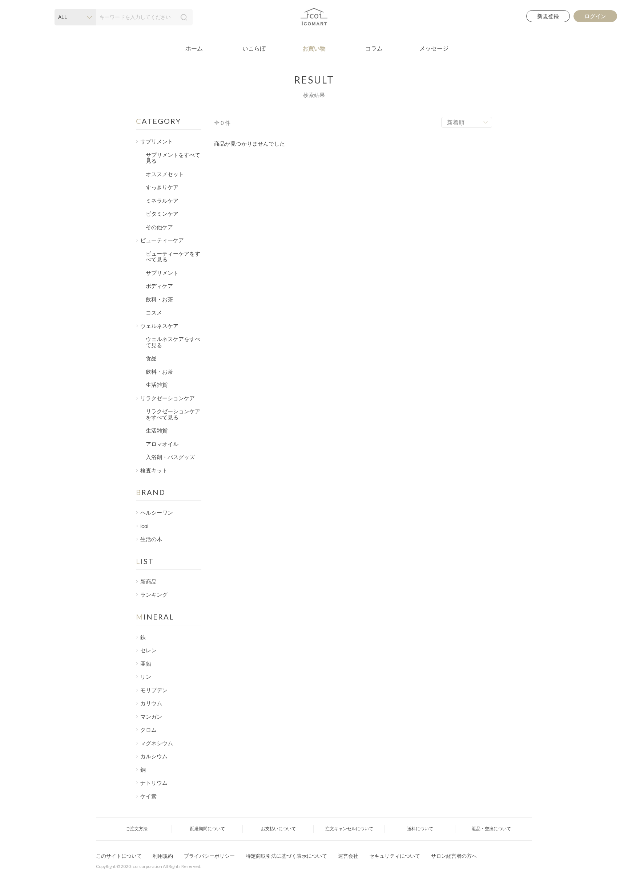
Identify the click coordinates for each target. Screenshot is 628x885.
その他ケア (159, 227)
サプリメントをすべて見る (173, 158)
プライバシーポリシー (209, 856)
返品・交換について (491, 828)
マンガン (151, 717)
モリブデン (154, 690)
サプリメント (162, 273)
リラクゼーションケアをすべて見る (173, 415)
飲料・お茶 (159, 300)
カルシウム (154, 756)
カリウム (151, 703)
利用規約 (163, 856)
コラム (374, 48)
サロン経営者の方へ (454, 856)
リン (145, 677)
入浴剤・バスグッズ (170, 457)
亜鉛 (145, 664)
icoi (144, 526)
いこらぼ (254, 48)
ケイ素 (148, 796)
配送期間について (207, 828)
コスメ (154, 313)
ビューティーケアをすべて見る (173, 257)
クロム (148, 730)
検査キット (154, 471)
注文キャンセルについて (349, 828)
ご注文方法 (137, 828)
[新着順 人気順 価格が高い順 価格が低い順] (466, 122)
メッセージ (433, 48)
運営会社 (348, 856)
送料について (420, 828)
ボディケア (159, 286)
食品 (151, 358)
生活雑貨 (157, 385)
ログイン (595, 16)
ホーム (194, 48)
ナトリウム (154, 783)
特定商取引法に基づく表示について (286, 856)
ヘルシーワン (156, 513)
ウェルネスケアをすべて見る (173, 342)
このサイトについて (119, 856)
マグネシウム (156, 743)
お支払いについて (278, 828)
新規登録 (548, 16)
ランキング (154, 595)
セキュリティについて (394, 856)
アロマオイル (162, 444)
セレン (148, 650)
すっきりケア (162, 187)
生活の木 (151, 539)
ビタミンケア (162, 214)
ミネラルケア (162, 201)
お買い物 (314, 48)
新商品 (148, 582)
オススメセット (165, 174)
